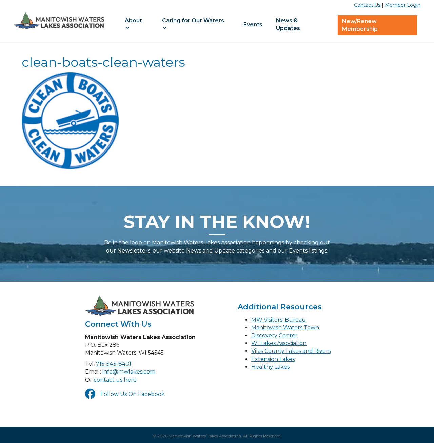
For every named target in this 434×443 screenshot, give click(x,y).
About (133, 20)
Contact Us (367, 5)
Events (252, 24)
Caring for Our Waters (193, 20)
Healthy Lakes (270, 367)
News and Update (210, 250)
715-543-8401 (113, 364)
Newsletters (133, 250)
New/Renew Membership (360, 25)
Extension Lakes (273, 359)
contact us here (115, 380)
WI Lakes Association (279, 343)
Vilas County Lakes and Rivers (291, 351)
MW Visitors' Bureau (278, 320)
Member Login (402, 5)
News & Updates (288, 24)
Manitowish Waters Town (285, 327)
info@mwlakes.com (128, 371)
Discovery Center (274, 335)
